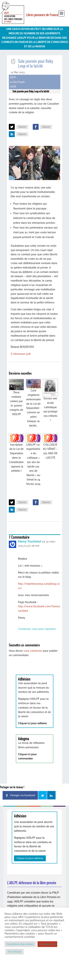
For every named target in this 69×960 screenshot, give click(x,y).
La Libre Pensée (17, 82)
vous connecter (33, 650)
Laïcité (13, 86)
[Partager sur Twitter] (42, 795)
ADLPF (13, 77)
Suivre (22, 126)
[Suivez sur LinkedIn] (12, 134)
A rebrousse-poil (21, 353)
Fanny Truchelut (29, 541)
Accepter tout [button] (47, 944)
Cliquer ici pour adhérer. (32, 723)
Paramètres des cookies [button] (20, 944)
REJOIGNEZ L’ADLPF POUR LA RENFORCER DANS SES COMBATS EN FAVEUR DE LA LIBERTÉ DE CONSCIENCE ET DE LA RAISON (34, 42)
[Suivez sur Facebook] (36, 127)
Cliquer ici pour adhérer (30, 858)
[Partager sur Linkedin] (51, 795)
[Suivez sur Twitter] (12, 127)
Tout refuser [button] (14, 951)
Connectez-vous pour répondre (37, 628)
